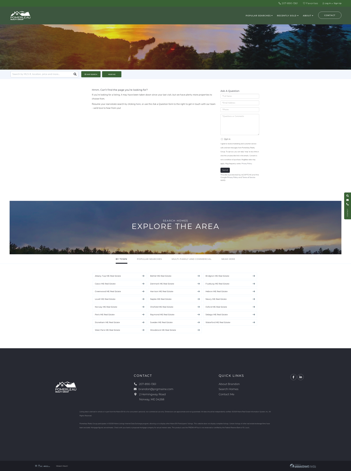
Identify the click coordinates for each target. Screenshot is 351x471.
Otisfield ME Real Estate (161, 307)
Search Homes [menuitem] (228, 389)
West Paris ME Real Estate (107, 330)
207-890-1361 (289, 3)
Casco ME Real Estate (105, 283)
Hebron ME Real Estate (216, 291)
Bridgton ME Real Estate (217, 276)
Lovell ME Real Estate (105, 299)
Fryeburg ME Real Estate (217, 283)
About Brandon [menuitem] (229, 384)
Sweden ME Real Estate (161, 322)
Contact (329, 15)
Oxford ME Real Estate (216, 307)
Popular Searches (149, 259)
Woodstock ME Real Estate (163, 330)
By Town (121, 259)
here (138, 104)
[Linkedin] (301, 377)
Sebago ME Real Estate (217, 314)
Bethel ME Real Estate (160, 276)
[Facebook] (293, 377)
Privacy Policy (247, 163)
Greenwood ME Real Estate (108, 291)
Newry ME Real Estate (216, 299)
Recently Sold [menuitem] (286, 15)
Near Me (111, 74)
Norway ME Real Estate (106, 307)
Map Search (92, 74)
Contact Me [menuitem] (226, 394)
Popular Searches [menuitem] (258, 15)
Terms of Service (248, 177)
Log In (328, 3)
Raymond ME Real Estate (162, 314)
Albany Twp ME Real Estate (108, 276)
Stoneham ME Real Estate (107, 322)
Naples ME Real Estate (160, 299)
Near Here (228, 259)
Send (225, 170)
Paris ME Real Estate (104, 314)
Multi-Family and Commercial (192, 259)
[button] (75, 74)
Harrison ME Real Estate (161, 291)
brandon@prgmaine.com (155, 389)
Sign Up (337, 3)
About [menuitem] (307, 15)
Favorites (311, 3)
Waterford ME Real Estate (218, 322)
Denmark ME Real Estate (162, 283)
